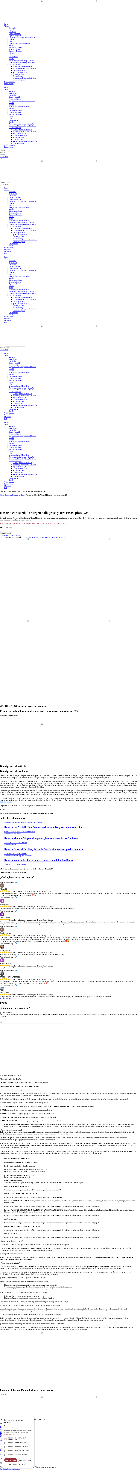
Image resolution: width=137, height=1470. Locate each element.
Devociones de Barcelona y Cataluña (21, 61)
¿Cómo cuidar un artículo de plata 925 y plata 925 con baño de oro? (23, 1278)
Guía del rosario (6, 802)
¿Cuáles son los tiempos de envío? (11, 1241)
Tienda (6, 26)
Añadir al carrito (6, 533)
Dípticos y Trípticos (15, 51)
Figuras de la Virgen (20, 70)
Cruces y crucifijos (15, 34)
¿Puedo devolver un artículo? (10, 1263)
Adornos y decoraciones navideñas (24, 68)
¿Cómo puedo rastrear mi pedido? (11, 1254)
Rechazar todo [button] (25, 1460)
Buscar (2, 151)
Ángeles (11, 45)
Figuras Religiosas (15, 36)
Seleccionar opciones (28, 832)
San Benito (12, 32)
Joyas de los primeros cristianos (19, 43)
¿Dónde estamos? (6, 1013)
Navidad (11, 59)
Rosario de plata (18, 74)
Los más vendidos (15, 64)
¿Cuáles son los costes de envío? (11, 1130)
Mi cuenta (7, 251)
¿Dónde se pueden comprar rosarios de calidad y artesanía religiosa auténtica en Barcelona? (31, 1305)
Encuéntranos (8, 84)
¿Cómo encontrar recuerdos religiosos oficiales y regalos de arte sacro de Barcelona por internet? (32, 1324)
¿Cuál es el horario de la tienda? (11, 1075)
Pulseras (11, 53)
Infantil (11, 55)
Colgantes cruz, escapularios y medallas (22, 37)
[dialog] (18, 1442)
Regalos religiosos (15, 49)
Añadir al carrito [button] (21, 843)
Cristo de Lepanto (19, 80)
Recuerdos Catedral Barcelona (19, 221)
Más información (9, 1434)
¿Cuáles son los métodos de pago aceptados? (15, 1090)
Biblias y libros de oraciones (22, 66)
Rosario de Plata (18, 236)
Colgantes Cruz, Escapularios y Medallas (22, 201)
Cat (5, 253)
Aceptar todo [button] (10, 1460)
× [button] (32, 1418)
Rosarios (11, 41)
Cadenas (11, 39)
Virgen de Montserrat (20, 72)
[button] (68, 809)
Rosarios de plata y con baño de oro (54, 537)
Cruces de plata (18, 76)
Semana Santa (13, 57)
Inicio (6, 24)
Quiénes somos (9, 82)
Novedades (12, 28)
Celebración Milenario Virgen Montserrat (22, 62)
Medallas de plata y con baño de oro (25, 78)
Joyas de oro (13, 30)
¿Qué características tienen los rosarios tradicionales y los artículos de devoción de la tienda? (31, 1314)
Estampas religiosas (15, 47)
